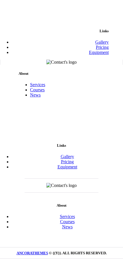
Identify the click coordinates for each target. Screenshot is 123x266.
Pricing (102, 47)
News (35, 94)
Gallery (102, 42)
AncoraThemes (32, 253)
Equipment (99, 52)
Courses (37, 89)
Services (37, 84)
